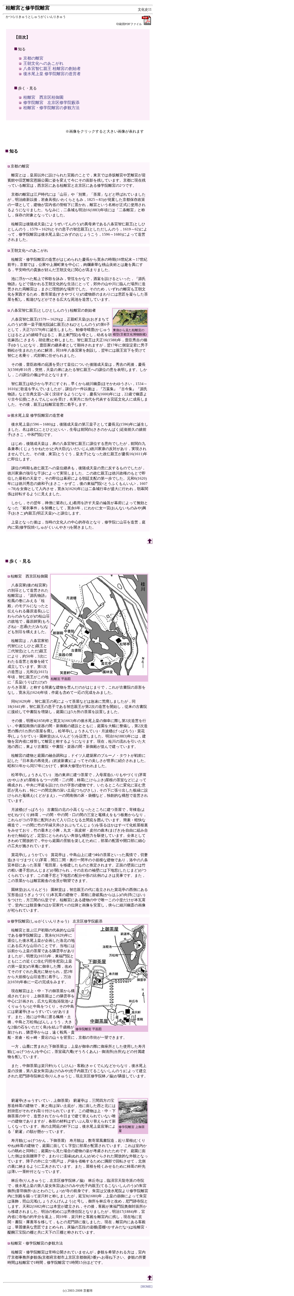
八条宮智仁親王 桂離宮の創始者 (52, 68)
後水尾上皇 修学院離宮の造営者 (52, 74)
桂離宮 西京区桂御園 (43, 97)
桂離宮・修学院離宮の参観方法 (51, 108)
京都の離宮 (33, 58)
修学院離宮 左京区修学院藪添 (51, 102)
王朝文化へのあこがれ (43, 63)
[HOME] (146, 1286)
